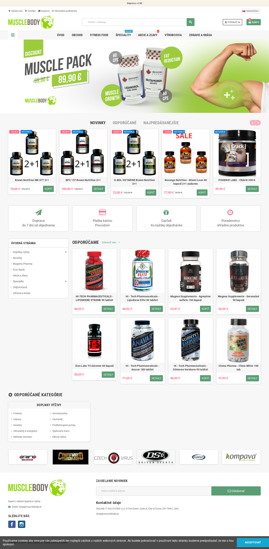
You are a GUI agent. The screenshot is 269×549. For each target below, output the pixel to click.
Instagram (21, 524)
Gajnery (17, 419)
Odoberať (238, 491)
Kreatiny (17, 425)
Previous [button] (252, 122)
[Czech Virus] (113, 456)
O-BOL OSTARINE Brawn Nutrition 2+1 (134, 182)
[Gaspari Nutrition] (199, 456)
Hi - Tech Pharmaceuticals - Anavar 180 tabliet (142, 367)
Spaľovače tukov (61, 431)
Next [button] (258, 122)
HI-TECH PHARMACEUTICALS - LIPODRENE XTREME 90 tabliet (94, 298)
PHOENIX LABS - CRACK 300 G (236, 180)
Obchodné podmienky (64, 11)
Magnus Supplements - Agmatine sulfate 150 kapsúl (190, 298)
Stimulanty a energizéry (25, 431)
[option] (32, 163)
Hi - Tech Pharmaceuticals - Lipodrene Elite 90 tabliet (142, 298)
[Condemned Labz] (70, 456)
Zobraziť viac (111, 242)
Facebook (12, 524)
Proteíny (17, 413)
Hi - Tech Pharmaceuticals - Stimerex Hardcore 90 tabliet (190, 367)
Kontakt (30, 11)
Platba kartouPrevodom (102, 223)
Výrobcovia (15, 11)
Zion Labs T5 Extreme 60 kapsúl (94, 365)
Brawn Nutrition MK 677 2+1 (32, 180)
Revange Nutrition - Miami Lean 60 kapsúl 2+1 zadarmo (186, 182)
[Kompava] (241, 456)
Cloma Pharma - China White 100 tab (238, 367)
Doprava (44, 11)
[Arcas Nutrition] (28, 456)
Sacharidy (57, 419)
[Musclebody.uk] (31, 22)
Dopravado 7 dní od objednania (38, 223)
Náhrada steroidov (22, 436)
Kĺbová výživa (59, 436)
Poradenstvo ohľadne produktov (230, 223)
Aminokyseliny (59, 413)
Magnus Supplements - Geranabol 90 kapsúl (238, 298)
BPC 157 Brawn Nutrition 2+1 (83, 180)
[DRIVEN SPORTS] (156, 456)
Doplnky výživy (49, 405)
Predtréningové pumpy (63, 425)
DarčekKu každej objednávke (166, 223)
